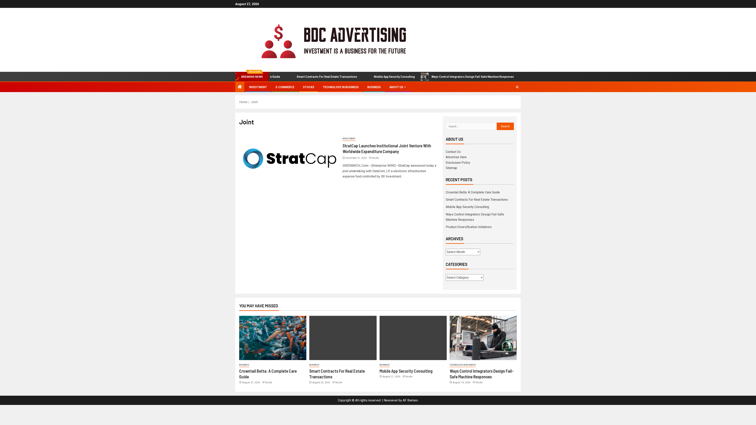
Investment (258, 87)
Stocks (308, 87)
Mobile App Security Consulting (381, 76)
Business (374, 87)
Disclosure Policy (458, 162)
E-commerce (285, 87)
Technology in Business (341, 87)
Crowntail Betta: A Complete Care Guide (473, 192)
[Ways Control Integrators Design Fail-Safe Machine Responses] (483, 338)
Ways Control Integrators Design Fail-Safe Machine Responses (460, 76)
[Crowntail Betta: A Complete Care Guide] (272, 338)
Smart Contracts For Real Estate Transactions (314, 76)
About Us (396, 87)
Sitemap (451, 168)
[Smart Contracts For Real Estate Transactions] (342, 338)
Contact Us (453, 152)
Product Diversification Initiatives (469, 227)
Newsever (391, 400)
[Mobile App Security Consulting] (413, 338)
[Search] (517, 87)
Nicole (375, 158)
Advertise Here (456, 157)
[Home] (240, 87)
